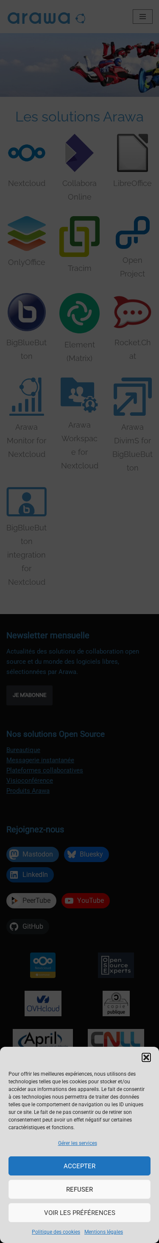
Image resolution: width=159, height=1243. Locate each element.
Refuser (79, 1189)
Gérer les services (77, 1143)
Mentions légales (103, 1232)
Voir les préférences (79, 1213)
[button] (146, 1057)
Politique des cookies (56, 1232)
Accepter (79, 1166)
